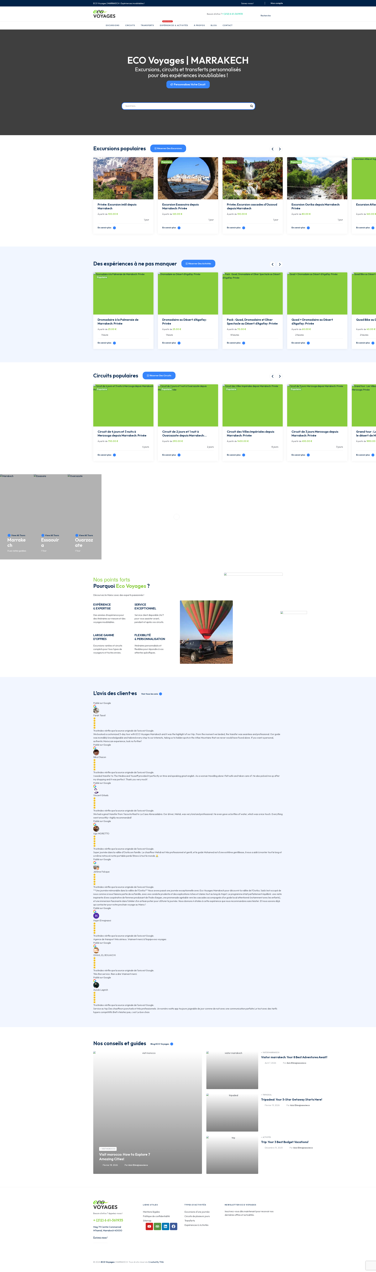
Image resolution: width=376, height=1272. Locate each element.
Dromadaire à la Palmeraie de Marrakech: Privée (118, 321)
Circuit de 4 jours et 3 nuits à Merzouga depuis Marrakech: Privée (122, 433)
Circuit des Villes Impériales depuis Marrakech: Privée (250, 433)
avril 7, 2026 (270, 1063)
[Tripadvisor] (157, 1226)
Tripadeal (267, 1095)
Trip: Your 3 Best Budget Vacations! (284, 1142)
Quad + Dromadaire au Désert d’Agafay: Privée (312, 321)
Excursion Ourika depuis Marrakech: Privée (316, 206)
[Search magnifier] (252, 106)
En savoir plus (105, 227)
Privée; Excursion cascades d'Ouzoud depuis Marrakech (252, 206)
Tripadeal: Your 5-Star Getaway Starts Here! (291, 1099)
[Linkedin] (165, 1226)
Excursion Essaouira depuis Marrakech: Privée (180, 206)
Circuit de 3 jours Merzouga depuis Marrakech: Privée (315, 433)
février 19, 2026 (272, 1105)
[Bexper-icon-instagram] (260, 3)
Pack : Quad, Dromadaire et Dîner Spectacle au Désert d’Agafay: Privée (252, 321)
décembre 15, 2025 (274, 1147)
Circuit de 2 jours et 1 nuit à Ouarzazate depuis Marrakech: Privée (183, 434)
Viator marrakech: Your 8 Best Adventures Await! (294, 1057)
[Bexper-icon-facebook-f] (257, 3)
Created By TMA (156, 1262)
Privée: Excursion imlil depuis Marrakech (117, 206)
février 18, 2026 (110, 1165)
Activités (267, 1137)
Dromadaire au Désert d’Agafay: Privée (184, 321)
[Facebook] (173, 1226)
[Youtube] (149, 1226)
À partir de (103, 214)
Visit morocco (108, 1149)
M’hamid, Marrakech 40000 (107, 1230)
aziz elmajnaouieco (138, 1165)
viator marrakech (271, 1052)
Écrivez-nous (100, 1237)
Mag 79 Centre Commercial (107, 1226)
